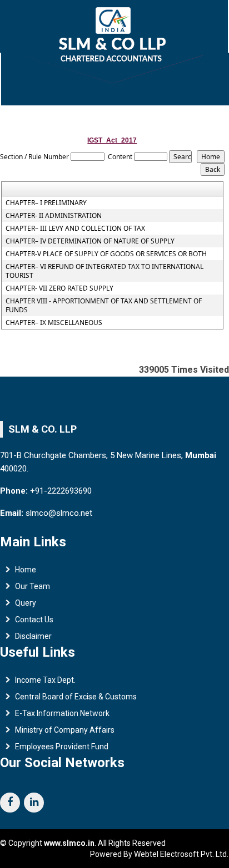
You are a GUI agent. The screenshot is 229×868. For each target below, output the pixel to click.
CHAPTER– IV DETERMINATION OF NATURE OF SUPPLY (90, 241)
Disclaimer (33, 636)
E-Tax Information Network (62, 713)
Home (25, 569)
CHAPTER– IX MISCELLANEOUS (54, 322)
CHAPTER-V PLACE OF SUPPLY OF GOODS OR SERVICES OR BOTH (106, 254)
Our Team (32, 586)
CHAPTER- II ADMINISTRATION (54, 215)
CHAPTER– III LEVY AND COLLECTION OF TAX (75, 228)
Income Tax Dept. (45, 680)
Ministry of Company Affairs (64, 729)
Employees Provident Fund (61, 746)
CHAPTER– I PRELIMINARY (46, 203)
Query (25, 602)
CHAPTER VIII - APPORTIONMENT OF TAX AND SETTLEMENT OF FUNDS (104, 305)
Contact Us (34, 619)
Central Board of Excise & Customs (76, 696)
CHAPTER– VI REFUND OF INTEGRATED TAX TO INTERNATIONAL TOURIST (104, 271)
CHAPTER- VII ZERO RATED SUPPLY (59, 288)
